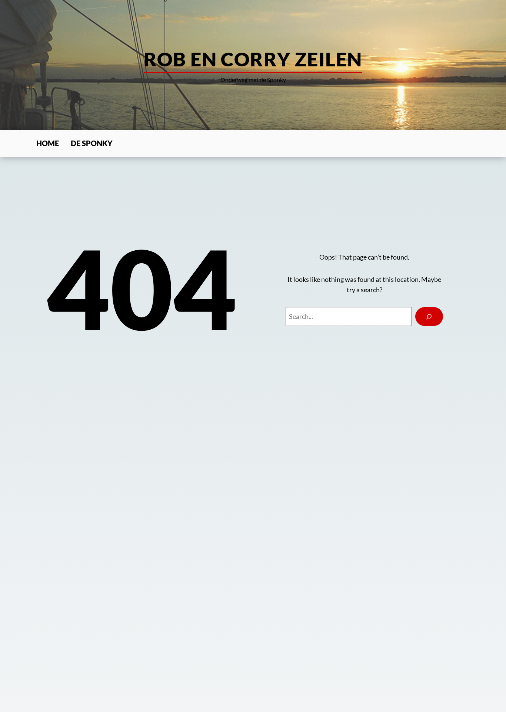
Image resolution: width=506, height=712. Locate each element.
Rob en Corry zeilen (253, 58)
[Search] (429, 316)
